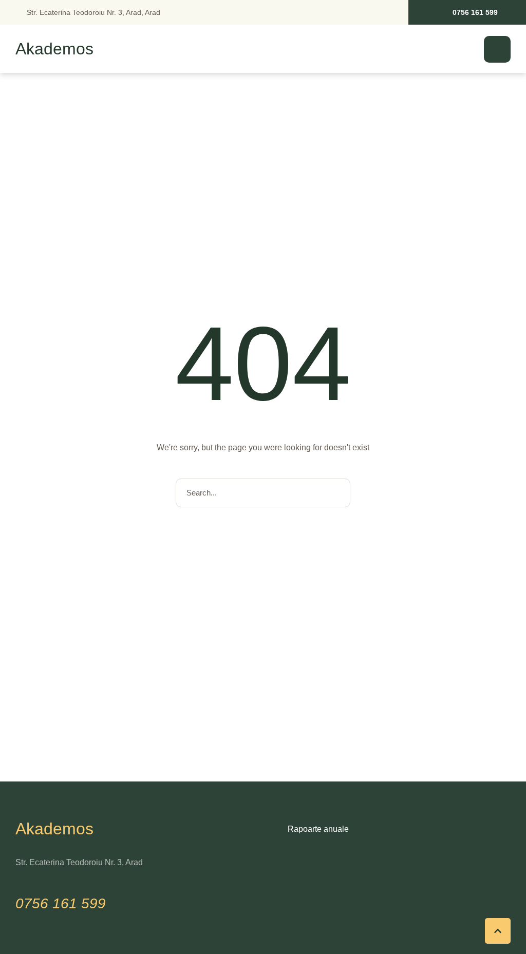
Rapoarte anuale (318, 829)
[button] (467, 12)
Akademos (54, 49)
